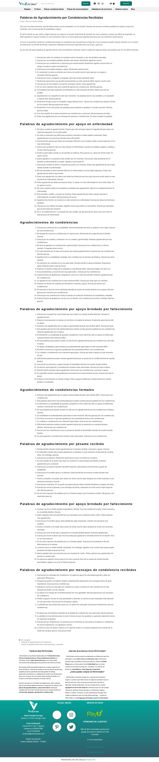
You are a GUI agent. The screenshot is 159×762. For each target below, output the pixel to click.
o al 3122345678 (33, 731)
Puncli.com (90, 760)
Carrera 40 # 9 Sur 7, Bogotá (33, 726)
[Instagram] (99, 3)
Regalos (27, 9)
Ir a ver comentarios (95, 740)
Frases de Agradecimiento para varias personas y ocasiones (42, 644)
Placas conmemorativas (54, 9)
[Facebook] (95, 3)
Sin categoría (25, 640)
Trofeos (37, 9)
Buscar (86, 3)
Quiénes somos (121, 9)
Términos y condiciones (95, 747)
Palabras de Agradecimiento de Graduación (36, 642)
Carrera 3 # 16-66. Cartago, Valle (33, 718)
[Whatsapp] (103, 3)
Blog (133, 9)
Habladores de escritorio (102, 9)
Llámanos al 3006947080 (33, 729)
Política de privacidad (95, 752)
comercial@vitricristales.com (33, 734)
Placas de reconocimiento (77, 9)
